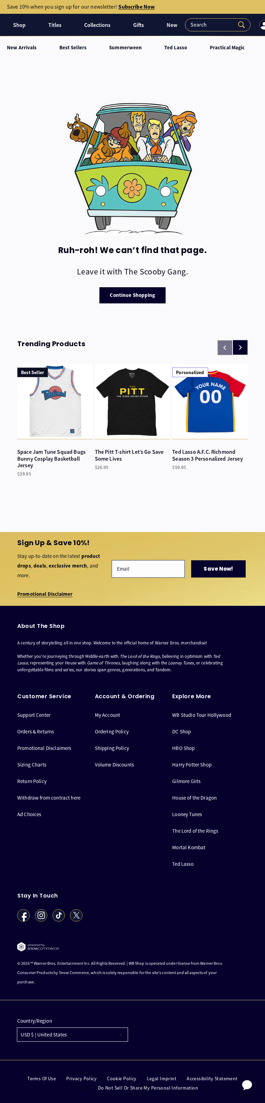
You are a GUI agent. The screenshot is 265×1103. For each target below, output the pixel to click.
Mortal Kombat (188, 847)
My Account (107, 715)
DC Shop (181, 731)
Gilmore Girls (186, 781)
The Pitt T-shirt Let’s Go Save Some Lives (129, 455)
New (172, 25)
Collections (97, 25)
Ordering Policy (112, 731)
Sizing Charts (31, 764)
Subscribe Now (136, 6)
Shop (19, 25)
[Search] (218, 24)
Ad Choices (29, 814)
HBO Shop (183, 748)
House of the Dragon (194, 797)
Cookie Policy (121, 1079)
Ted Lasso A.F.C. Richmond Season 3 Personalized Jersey (207, 455)
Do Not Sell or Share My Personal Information (148, 1088)
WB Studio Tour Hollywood (201, 715)
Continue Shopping (132, 295)
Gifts (138, 25)
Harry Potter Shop (192, 764)
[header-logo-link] (5, 25)
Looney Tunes (187, 814)
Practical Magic (227, 47)
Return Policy (32, 781)
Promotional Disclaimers (44, 748)
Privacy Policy (81, 1079)
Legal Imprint (161, 1079)
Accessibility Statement (212, 1079)
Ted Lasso (175, 47)
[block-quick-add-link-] (55, 401)
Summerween (125, 47)
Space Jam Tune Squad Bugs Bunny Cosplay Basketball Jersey (51, 459)
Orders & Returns (35, 731)
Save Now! (218, 568)
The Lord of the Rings (195, 831)
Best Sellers (73, 47)
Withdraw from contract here (48, 797)
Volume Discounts (114, 764)
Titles (54, 25)
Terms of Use (41, 1079)
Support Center (33, 715)
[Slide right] (240, 347)
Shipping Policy (112, 748)
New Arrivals (22, 47)
